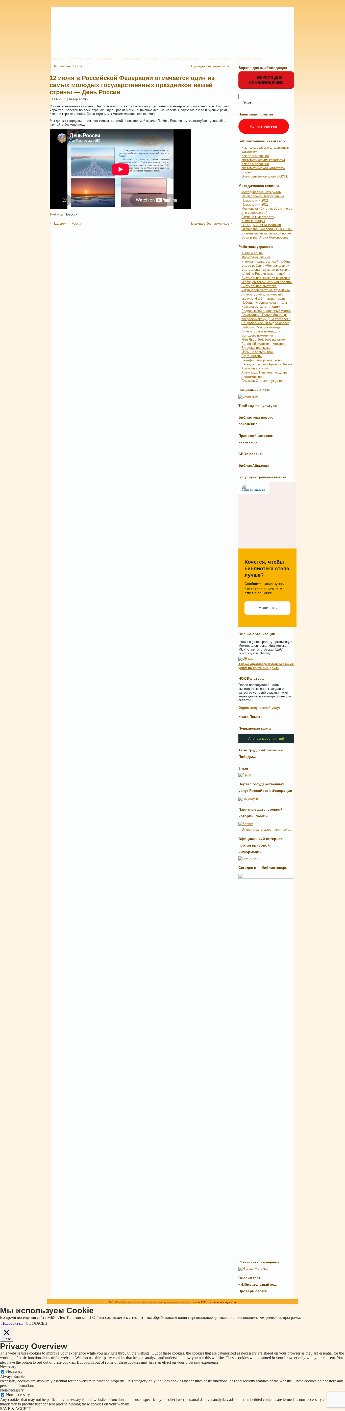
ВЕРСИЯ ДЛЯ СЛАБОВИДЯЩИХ (266, 80)
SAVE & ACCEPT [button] (15, 1408)
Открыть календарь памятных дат (267, 829)
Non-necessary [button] (12, 1390)
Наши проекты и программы (262, 196)
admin (83, 99)
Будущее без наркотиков (210, 66)
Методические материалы (261, 192)
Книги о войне (252, 253)
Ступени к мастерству (258, 217)
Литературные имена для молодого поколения (260, 333)
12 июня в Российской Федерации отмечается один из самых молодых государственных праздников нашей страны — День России (132, 84)
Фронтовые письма (255, 257)
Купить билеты (263, 126)
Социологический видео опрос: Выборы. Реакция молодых (265, 325)
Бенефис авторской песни (261, 360)
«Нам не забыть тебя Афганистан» (257, 354)
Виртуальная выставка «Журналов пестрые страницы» (265, 288)
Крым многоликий (254, 368)
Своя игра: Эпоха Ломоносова (264, 237)
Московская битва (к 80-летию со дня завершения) (266, 210)
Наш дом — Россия (67, 66)
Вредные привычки (255, 348)
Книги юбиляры (253, 221)
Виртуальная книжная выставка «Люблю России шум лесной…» (265, 272)
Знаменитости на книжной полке (266, 233)
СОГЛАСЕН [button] (36, 1323)
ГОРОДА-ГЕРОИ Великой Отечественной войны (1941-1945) (267, 227)
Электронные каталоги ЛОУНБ (264, 176)
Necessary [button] (8, 1367)
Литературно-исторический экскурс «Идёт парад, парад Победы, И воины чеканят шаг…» (266, 298)
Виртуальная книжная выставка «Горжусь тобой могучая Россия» (266, 280)
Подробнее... (12, 1323)
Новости (71, 214)
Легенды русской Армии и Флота (266, 364)
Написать (268, 608)
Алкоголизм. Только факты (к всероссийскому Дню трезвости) (266, 317)
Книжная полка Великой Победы (266, 261)
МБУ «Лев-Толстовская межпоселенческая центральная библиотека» (153, 1302)
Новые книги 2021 (254, 200)
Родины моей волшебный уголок (266, 311)
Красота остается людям (260, 306)
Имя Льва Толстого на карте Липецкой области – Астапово (264, 341)
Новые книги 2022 (254, 204)
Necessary (14, 1371)
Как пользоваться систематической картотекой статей (263, 168)
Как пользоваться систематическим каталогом (263, 158)
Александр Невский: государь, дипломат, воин (265, 374)
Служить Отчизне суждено (262, 381)
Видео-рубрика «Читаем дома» (265, 265)
